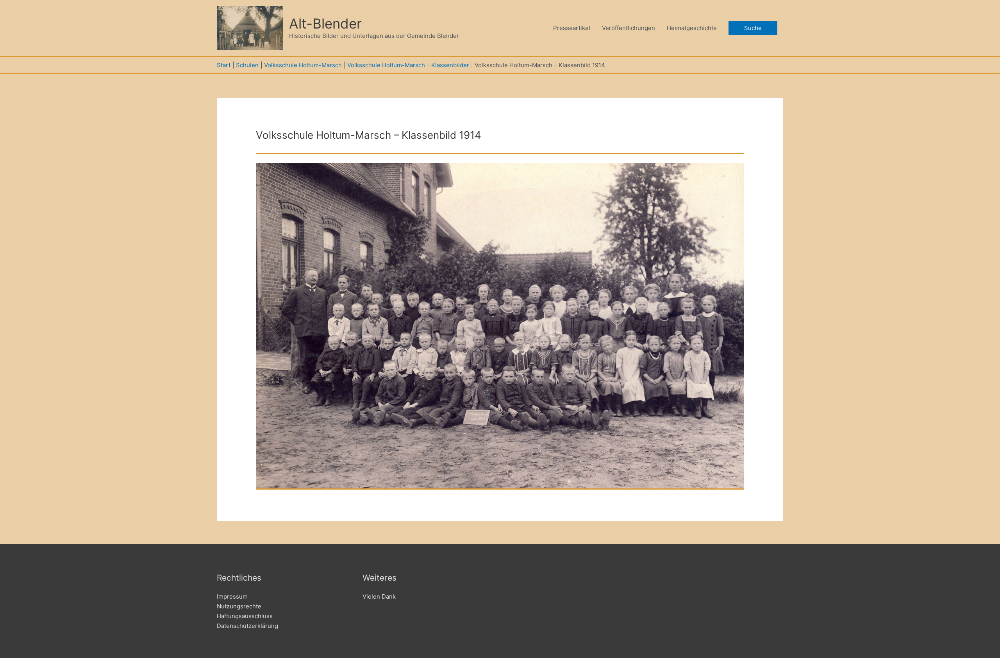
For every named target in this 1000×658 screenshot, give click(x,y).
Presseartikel (571, 28)
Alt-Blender (325, 23)
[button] (753, 28)
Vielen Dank (379, 596)
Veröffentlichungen (628, 28)
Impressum (232, 596)
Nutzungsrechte (239, 606)
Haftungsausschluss (245, 616)
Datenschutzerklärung (247, 625)
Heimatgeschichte (692, 28)
